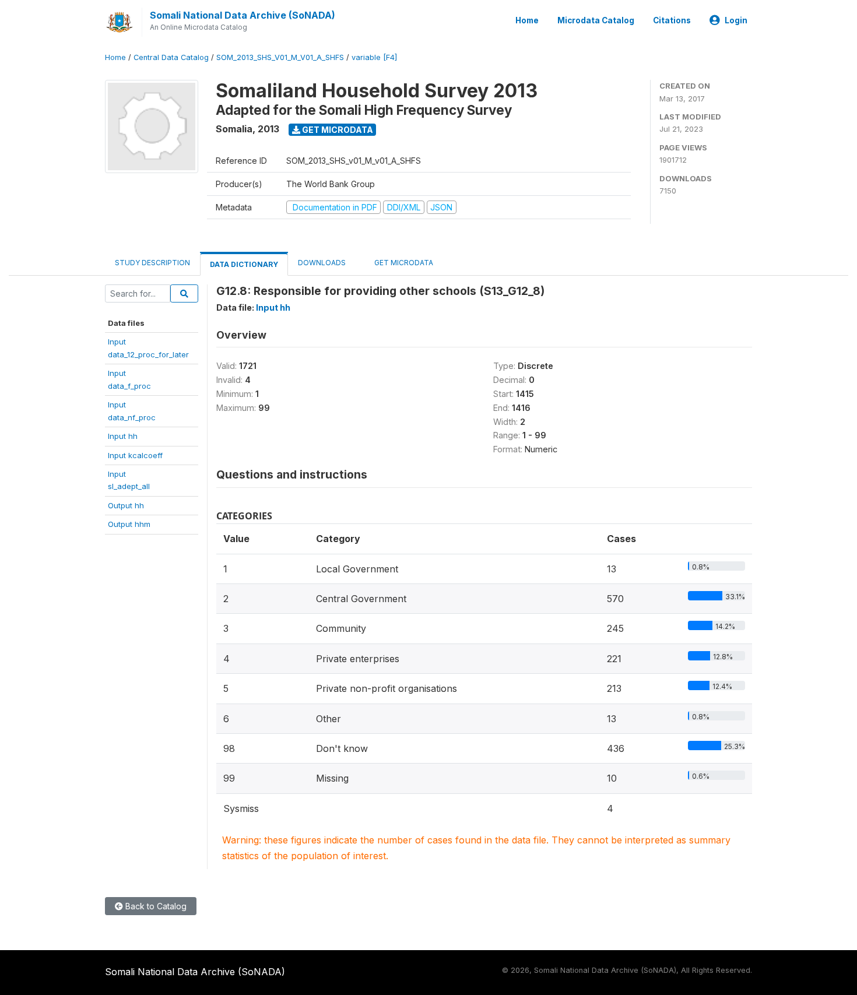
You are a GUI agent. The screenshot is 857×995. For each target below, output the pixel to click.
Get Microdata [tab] (403, 262)
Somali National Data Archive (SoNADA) (242, 15)
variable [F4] (374, 57)
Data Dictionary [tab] (244, 264)
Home (527, 20)
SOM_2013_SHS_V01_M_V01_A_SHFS (280, 57)
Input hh (123, 436)
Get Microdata (336, 130)
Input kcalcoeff (135, 455)
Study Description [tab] (152, 262)
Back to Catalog (155, 906)
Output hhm (129, 524)
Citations (672, 20)
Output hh (126, 505)
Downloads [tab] (322, 262)
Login (736, 20)
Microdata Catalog (595, 20)
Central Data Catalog (171, 57)
